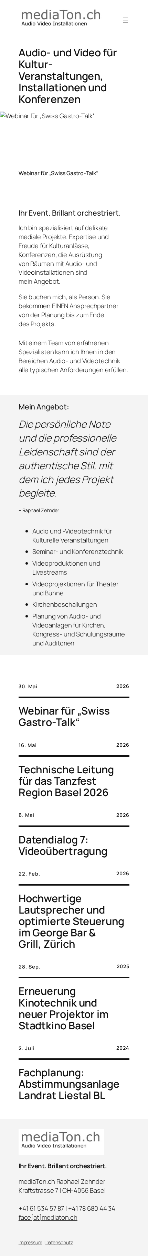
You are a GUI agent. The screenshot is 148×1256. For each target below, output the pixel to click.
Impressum (30, 1242)
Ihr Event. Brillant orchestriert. (63, 1165)
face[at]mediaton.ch (48, 1217)
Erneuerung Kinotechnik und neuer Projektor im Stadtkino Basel (64, 1008)
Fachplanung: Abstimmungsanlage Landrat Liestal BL (69, 1084)
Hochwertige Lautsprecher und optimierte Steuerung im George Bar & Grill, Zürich (71, 921)
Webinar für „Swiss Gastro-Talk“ (58, 173)
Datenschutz (59, 1242)
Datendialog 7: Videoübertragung (63, 845)
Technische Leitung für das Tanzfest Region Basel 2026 (66, 781)
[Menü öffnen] (125, 20)
